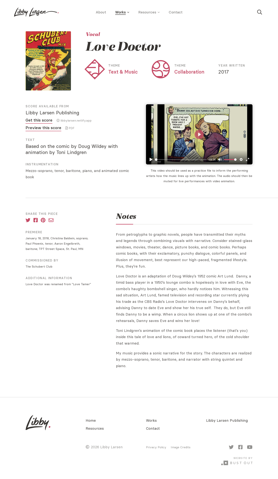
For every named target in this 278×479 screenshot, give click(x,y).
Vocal (93, 34)
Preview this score (43, 127)
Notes (126, 216)
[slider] (181, 159)
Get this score (39, 120)
